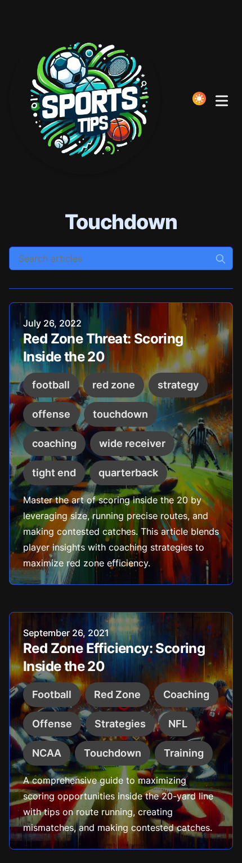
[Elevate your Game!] (88, 99)
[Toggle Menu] (222, 99)
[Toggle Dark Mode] (199, 99)
